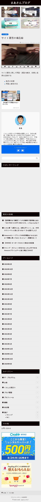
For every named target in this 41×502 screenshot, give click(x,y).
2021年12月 (8, 289)
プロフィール (21, 397)
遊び (21, 412)
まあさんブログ (20, 2)
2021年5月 (8, 324)
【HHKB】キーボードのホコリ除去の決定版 (19, 243)
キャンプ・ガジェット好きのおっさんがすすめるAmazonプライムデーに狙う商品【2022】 (20, 249)
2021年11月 (8, 294)
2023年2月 (8, 264)
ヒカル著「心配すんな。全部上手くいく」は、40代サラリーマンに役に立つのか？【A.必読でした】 (21, 229)
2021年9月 (8, 304)
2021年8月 (8, 309)
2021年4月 (8, 329)
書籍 (21, 402)
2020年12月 (8, 349)
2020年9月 (8, 364)
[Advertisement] (20, 189)
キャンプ (22, 415)
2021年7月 (8, 314)
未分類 (21, 407)
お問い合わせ (6, 428)
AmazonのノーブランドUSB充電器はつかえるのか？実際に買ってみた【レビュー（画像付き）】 (20, 237)
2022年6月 (8, 284)
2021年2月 (8, 339)
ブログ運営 (4, 34)
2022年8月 (8, 274)
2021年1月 (8, 344)
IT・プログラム (21, 377)
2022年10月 (8, 269)
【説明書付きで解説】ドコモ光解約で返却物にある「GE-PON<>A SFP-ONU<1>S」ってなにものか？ (21, 222)
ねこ (22, 417)
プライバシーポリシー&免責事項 (19, 497)
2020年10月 (8, 359)
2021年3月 (8, 334)
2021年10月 (8, 299)
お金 (21, 382)
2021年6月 (8, 319)
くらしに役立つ (21, 387)
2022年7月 (8, 279)
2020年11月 (8, 354)
